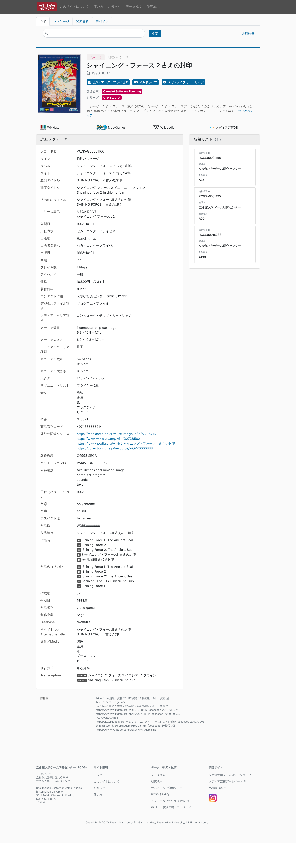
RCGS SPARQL (160, 794)
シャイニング (111, 97)
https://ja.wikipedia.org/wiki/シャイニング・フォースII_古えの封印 (126, 443)
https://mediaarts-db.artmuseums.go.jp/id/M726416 (116, 434)
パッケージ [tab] (61, 21)
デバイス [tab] (102, 21)
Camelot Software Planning (122, 91)
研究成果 (153, 6)
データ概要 (134, 6)
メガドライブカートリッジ (185, 82)
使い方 (98, 6)
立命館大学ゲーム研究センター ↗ (230, 775)
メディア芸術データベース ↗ (227, 781)
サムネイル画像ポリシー (166, 787)
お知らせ (114, 6)
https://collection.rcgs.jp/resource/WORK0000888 (115, 448)
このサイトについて (74, 6)
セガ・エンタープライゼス (109, 82)
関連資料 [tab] (82, 21)
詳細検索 (248, 34)
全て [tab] (43, 21)
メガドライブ (148, 82)
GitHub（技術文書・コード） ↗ (171, 807)
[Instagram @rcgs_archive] (213, 798)
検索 (155, 34)
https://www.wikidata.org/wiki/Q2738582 (108, 439)
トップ (98, 775)
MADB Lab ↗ (217, 787)
